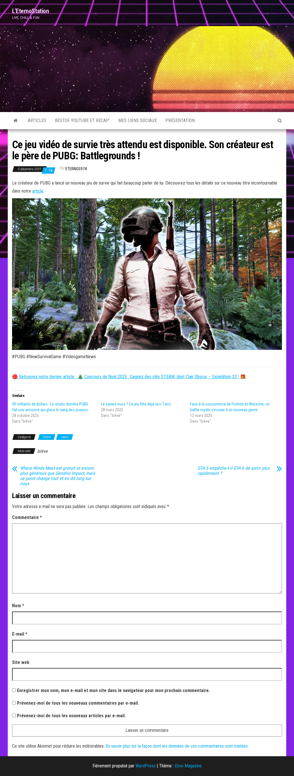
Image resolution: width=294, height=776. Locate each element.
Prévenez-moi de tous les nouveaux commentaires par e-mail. (78, 703)
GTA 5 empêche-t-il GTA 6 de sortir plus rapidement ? (234, 471)
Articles (37, 120)
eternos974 (76, 168)
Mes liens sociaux (137, 120)
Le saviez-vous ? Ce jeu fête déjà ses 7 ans (136, 404)
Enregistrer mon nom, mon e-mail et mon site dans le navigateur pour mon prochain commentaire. (113, 690)
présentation (180, 120)
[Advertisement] (147, 69)
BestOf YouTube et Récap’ (82, 120)
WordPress (146, 766)
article (37, 191)
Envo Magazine (188, 766)
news (64, 437)
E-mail (19, 634)
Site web (20, 662)
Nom (18, 605)
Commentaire (27, 517)
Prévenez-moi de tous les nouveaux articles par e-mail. (71, 715)
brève (46, 437)
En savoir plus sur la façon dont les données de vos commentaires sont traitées (177, 746)
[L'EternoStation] (16, 120)
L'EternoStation (30, 11)
